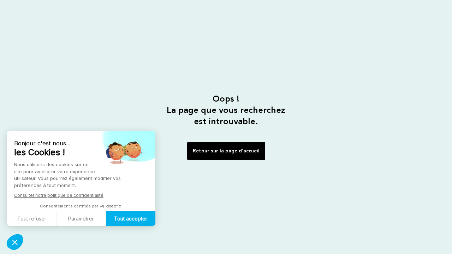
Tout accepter (130, 219)
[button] (14, 242)
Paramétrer (81, 219)
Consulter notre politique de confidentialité (58, 195)
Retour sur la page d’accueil (226, 151)
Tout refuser (31, 219)
